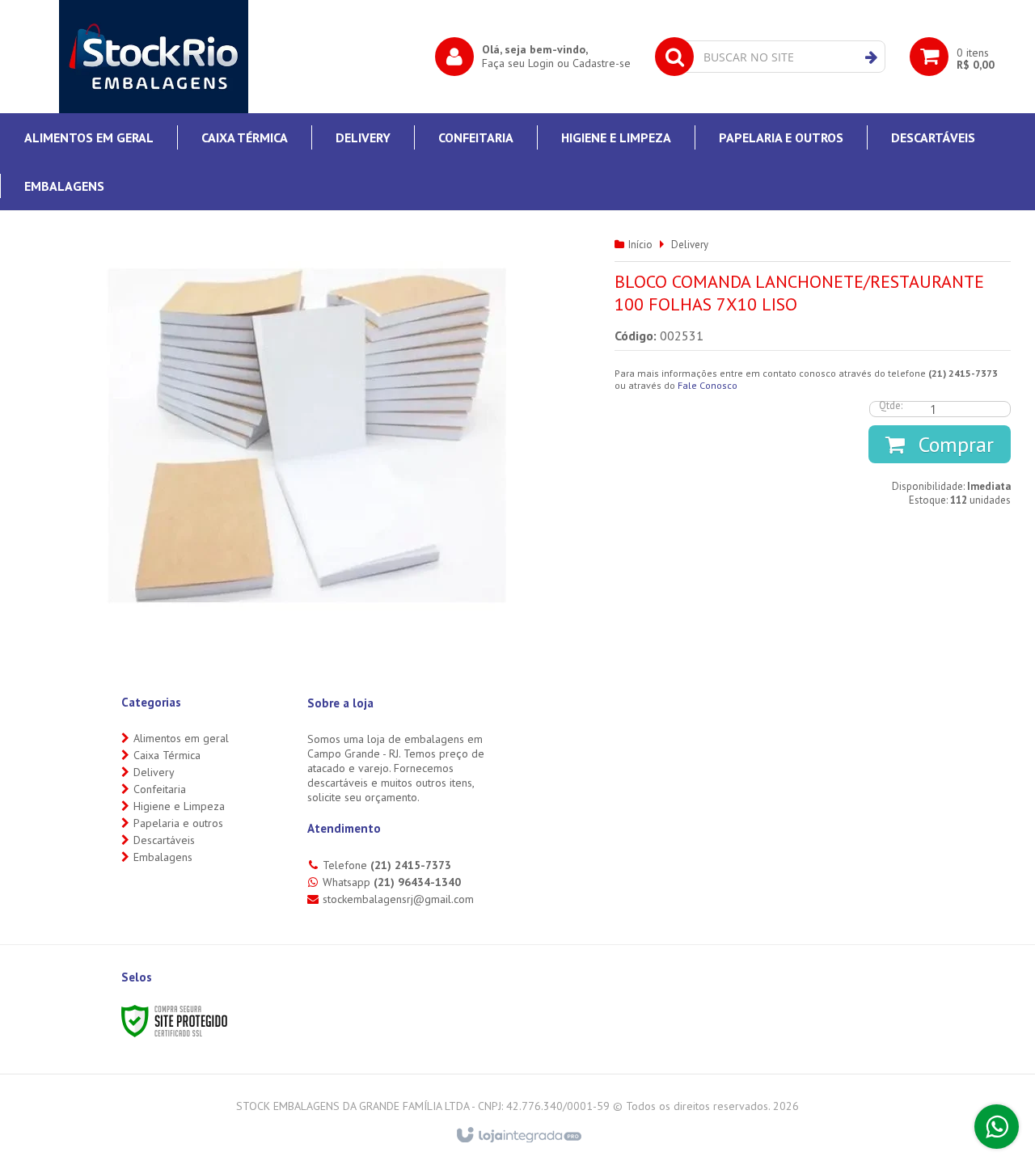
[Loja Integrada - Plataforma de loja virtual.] (518, 1136)
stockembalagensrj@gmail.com (398, 899)
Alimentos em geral (181, 738)
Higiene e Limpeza (179, 806)
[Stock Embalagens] (153, 56)
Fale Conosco (707, 385)
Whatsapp (392, 882)
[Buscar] (871, 57)
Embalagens (162, 857)
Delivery (689, 244)
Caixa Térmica (167, 755)
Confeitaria (159, 789)
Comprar (953, 444)
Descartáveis (164, 840)
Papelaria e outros (178, 823)
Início (640, 244)
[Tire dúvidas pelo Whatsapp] (996, 1126)
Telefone (387, 865)
